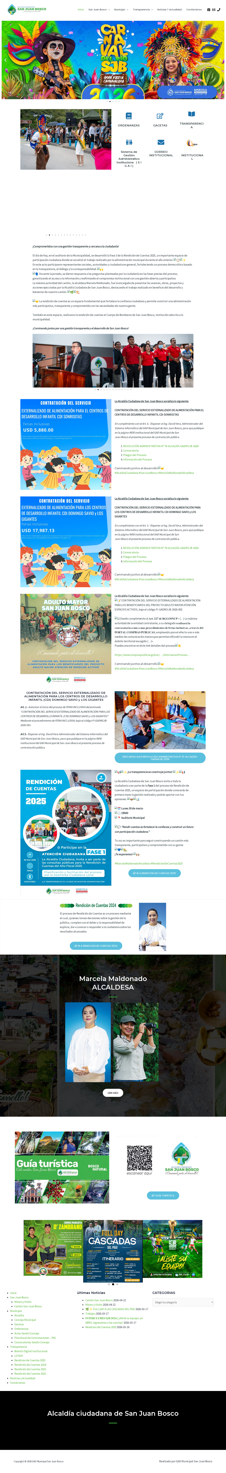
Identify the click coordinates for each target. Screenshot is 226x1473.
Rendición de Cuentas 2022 (30, 1373)
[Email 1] (213, 9)
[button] (108, 9)
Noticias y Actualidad (169, 9)
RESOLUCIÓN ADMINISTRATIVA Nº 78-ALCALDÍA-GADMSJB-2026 (161, 446)
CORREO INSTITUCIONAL (161, 153)
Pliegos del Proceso (134, 455)
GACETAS (160, 125)
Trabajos (90, 1313)
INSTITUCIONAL (192, 157)
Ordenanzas (21, 1329)
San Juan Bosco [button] (98, 9)
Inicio (81, 9)
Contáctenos (194, 9)
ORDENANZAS (129, 125)
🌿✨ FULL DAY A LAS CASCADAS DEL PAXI (110, 1309)
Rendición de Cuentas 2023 (30, 1369)
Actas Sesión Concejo (26, 1333)
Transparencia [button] (141, 9)
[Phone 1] (218, 9)
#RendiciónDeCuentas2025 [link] (167, 863)
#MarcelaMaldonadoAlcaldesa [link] (176, 473)
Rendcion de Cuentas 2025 (29, 1360)
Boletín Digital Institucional (30, 1351)
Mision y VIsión (22, 1302)
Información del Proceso (137, 459)
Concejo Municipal (25, 1320)
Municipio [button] (119, 9)
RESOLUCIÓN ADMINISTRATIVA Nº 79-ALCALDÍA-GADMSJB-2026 (161, 548)
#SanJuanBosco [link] (148, 473)
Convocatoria (131, 450)
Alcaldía (19, 1315)
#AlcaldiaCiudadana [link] (126, 473)
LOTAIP (18, 1356)
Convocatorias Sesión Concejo (31, 1342)
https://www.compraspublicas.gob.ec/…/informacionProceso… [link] (152, 655)
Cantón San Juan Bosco (28, 1306)
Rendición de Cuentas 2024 (30, 1365)
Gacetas (19, 1324)
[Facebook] (208, 9)
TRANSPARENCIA (192, 125)
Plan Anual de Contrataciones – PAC (35, 1338)
